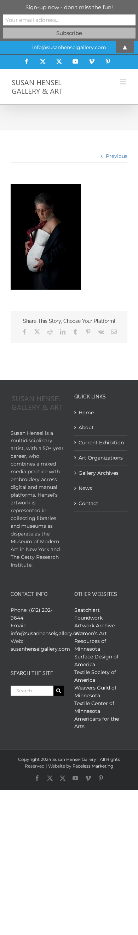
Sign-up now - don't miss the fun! (69, 7)
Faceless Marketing (93, 766)
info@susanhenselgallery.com (48, 633)
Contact (88, 503)
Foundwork (88, 618)
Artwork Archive (94, 625)
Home (86, 412)
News (85, 488)
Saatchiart (87, 610)
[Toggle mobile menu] (123, 81)
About (86, 427)
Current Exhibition (101, 442)
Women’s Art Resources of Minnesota (90, 641)
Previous (116, 156)
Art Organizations (101, 458)
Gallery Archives (99, 473)
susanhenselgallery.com (40, 649)
